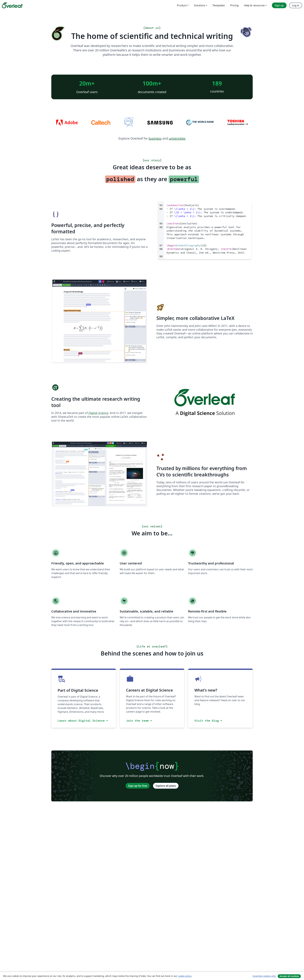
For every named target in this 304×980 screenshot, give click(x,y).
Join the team (139, 721)
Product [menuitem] (182, 5)
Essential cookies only (264, 975)
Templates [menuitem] (218, 5)
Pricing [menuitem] (234, 5)
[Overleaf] (12, 5)
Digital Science (98, 413)
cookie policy (184, 975)
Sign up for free (137, 785)
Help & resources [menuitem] (254, 5)
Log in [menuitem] (295, 5)
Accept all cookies (289, 976)
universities (177, 138)
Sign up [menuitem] (279, 5)
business (155, 138)
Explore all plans (166, 785)
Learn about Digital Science (83, 721)
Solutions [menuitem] (199, 5)
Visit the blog (208, 721)
